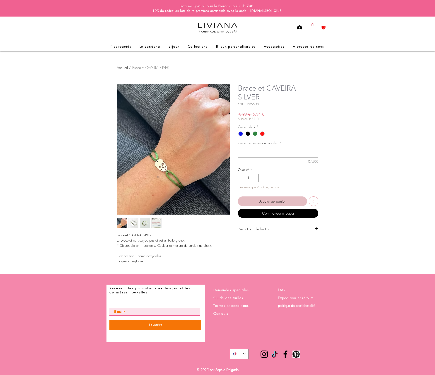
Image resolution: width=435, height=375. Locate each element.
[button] (312, 26)
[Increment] (255, 178)
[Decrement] (241, 178)
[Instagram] (264, 354)
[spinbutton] (248, 178)
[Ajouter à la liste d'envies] (313, 201)
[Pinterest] (296, 354)
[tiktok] (274, 354)
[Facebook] (285, 354)
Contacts (220, 313)
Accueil (122, 67)
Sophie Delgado (227, 370)
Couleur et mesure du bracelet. (259, 143)
